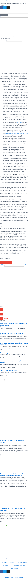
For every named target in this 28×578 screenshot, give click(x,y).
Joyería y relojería (14, 568)
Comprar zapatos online (7, 353)
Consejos (12, 562)
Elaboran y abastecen (22, 562)
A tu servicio (4, 562)
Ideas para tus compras (19, 565)
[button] (14, 13)
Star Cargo (19, 122)
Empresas (5, 565)
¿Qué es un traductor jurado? (9, 371)
